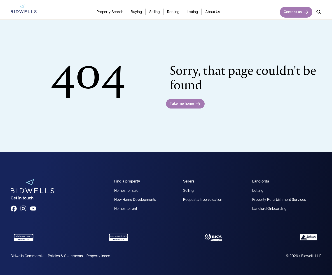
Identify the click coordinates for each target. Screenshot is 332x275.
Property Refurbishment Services (279, 200)
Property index (98, 256)
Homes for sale (126, 191)
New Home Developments (135, 200)
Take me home (182, 104)
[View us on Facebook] (14, 209)
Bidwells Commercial (27, 256)
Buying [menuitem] (136, 12)
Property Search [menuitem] (110, 12)
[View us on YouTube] (33, 209)
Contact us (293, 12)
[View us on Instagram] (23, 209)
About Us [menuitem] (212, 12)
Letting (257, 191)
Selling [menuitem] (154, 12)
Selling (188, 191)
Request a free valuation (202, 200)
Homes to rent (125, 209)
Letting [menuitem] (192, 12)
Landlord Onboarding (269, 209)
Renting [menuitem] (173, 12)
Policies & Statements (65, 256)
